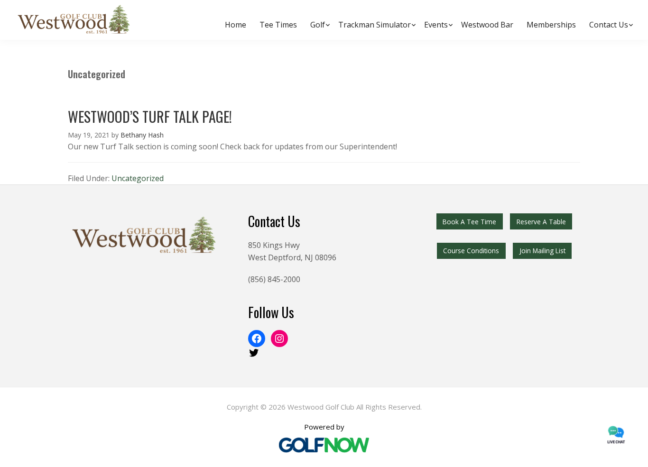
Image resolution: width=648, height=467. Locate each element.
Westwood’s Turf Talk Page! (150, 116)
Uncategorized (137, 178)
